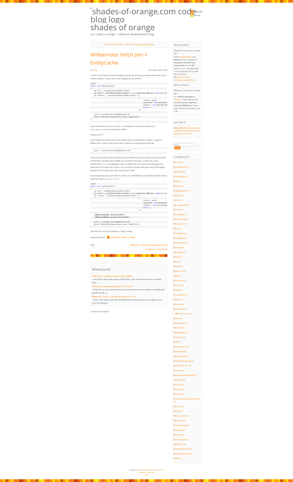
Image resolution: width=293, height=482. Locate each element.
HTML (179, 267)
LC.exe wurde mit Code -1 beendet (118, 45)
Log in (146, 475)
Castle (179, 210)
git (178, 262)
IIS (178, 276)
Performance (182, 347)
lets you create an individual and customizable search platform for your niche (187, 131)
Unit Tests (181, 421)
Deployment (182, 243)
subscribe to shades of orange (122, 237)
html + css (181, 271)
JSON (179, 290)
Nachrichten (182, 323)
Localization (181, 295)
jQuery (180, 285)
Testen (179, 407)
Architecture (182, 167)
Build (179, 196)
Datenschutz (150, 472)
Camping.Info (182, 205)
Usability (180, 430)
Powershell (181, 352)
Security (180, 371)
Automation (182, 177)
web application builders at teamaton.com (149, 470)
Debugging (181, 238)
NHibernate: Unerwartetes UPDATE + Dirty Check (112, 287)
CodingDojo (181, 214)
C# (178, 200)
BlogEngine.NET (183, 191)
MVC (179, 319)
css (178, 229)
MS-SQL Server (185, 314)
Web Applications (184, 449)
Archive (197, 15)
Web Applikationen (184, 454)
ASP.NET (180, 172)
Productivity (182, 356)
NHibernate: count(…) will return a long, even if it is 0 (114, 297)
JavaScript (181, 281)
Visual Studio (182, 440)
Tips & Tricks (182, 416)
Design (180, 248)
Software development (186, 375)
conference (181, 224)
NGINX (179, 328)
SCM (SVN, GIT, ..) (184, 366)
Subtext (180, 394)
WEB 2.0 (181, 444)
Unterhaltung (182, 426)
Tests (179, 411)
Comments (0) (161, 249)
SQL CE (180, 385)
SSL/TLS (180, 389)
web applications (185, 57)
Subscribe (198, 12)
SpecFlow (180, 380)
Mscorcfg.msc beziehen (144, 45)
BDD (179, 181)
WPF (179, 459)
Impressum (142, 472)
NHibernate (135, 245)
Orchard (181, 337)
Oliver (95, 70)
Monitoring (181, 309)
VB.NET (180, 435)
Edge (179, 257)
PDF (178, 342)
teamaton (177, 100)
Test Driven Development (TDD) (154, 245)
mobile (180, 304)
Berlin (179, 186)
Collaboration (182, 219)
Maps (179, 300)
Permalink (150, 249)
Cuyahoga (181, 233)
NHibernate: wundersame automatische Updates (112, 276)
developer (181, 252)
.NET (179, 162)
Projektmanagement (185, 361)
